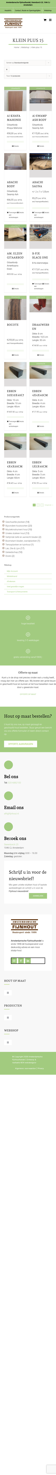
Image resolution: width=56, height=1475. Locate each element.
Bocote (13, 324)
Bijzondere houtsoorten (16, 525)
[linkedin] (28, 960)
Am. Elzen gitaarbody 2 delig (16, 257)
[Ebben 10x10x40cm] (15, 374)
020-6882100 (14, 782)
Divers (8, 556)
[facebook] (21, 960)
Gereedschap (11, 552)
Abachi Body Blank (12, 186)
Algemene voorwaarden (25, 1068)
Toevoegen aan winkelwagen (12, 215)
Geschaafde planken (15, 522)
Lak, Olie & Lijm (12, 548)
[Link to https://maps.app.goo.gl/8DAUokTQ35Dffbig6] (8, 826)
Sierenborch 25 (11, 844)
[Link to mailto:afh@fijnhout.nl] (8, 795)
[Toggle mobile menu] (50, 19)
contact (45, 731)
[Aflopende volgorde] (6, 69)
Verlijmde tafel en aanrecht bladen (21, 537)
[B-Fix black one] (40, 236)
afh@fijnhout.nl (11, 813)
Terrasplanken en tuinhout (17, 544)
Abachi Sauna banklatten (41, 186)
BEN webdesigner (28, 1062)
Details (16, 146)
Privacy (41, 1068)
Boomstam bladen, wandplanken (21, 541)
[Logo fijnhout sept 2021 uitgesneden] (24, 920)
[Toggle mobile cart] (45, 19)
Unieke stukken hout (15, 533)
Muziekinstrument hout (16, 529)
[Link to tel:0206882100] (8, 765)
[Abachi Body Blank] (15, 165)
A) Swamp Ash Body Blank (39, 120)
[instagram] (14, 960)
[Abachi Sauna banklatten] (40, 165)
